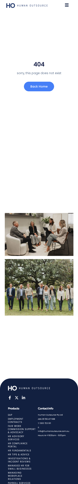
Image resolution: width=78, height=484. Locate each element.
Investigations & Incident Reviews (19, 460)
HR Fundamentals (19, 450)
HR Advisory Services (16, 438)
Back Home (39, 86)
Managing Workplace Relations (15, 476)
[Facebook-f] (10, 398)
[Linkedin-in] (23, 398)
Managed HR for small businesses (20, 467)
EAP (10, 415)
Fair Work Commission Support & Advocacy (22, 429)
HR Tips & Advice (18, 454)
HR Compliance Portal (17, 445)
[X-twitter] (17, 398)
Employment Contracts (15, 420)
